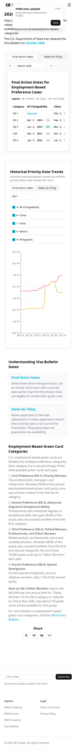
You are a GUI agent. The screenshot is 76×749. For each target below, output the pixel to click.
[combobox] (30, 66)
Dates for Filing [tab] (53, 56)
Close (57, 8)
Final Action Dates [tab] (22, 56)
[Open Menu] (69, 5)
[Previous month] (10, 66)
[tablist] (38, 57)
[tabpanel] (38, 112)
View (55, 22)
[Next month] (51, 66)
